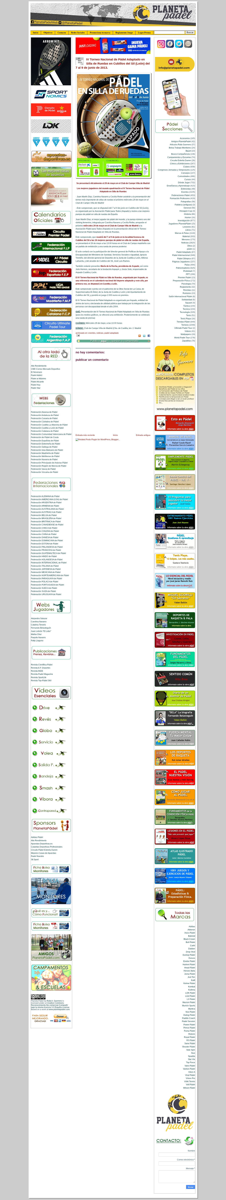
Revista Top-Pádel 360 (41, 680)
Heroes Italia (189, 971)
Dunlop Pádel (189, 955)
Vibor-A (191, 1072)
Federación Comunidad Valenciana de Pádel (51, 434)
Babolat (191, 936)
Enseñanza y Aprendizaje (178, 186)
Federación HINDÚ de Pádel (44, 556)
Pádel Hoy (35, 385)
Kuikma (191, 990)
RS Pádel (190, 1040)
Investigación (184, 220)
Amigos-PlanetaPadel (181, 141)
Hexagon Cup (186, 211)
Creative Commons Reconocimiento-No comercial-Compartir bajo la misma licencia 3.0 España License (50, 1005)
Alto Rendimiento (38, 366)
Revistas (187, 290)
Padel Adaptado (111, 333)
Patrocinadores (183, 268)
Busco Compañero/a (180, 154)
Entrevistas (186, 189)
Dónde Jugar (184, 182)
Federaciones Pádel (181, 195)
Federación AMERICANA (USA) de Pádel (49, 499)
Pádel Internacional (181, 255)
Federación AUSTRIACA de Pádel (46, 512)
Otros (189, 246)
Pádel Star (35, 388)
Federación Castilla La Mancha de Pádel (49, 425)
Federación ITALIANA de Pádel (45, 566)
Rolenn (191, 1034)
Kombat (191, 987)
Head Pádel (189, 968)
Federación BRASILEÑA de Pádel (46, 518)
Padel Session (188, 1021)
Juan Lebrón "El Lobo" (41, 631)
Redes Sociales (78, 32)
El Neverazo (36, 372)
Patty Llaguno (37, 640)
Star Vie (191, 1059)
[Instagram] (161, 47)
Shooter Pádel (188, 1047)
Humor (188, 217)
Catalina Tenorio (38, 625)
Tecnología (185, 312)
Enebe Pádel (189, 961)
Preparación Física (181, 281)
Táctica (186, 306)
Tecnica (186, 309)
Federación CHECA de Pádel (44, 528)
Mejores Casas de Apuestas (43, 853)
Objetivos (48, 32)
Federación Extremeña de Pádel (45, 444)
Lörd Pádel (190, 996)
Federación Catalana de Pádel (45, 431)
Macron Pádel (188, 1002)
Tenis (188, 315)
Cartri (192, 945)
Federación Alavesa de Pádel (44, 412)
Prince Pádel (189, 1028)
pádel (189, 249)
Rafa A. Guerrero (54, 1001)
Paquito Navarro (38, 637)
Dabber (191, 949)
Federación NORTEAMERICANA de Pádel (50, 575)
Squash (188, 303)
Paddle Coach (188, 1018)
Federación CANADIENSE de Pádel (47, 525)
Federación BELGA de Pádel (44, 515)
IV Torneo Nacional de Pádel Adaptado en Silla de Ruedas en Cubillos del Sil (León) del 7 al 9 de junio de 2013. (113, 63)
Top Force (190, 1062)
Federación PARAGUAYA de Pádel (46, 578)
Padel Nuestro (37, 856)
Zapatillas (186, 341)
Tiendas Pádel (183, 322)
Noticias (99, 333)
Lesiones (187, 227)
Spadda (191, 1056)
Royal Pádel (189, 1037)
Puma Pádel (189, 1031)
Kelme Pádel (189, 983)
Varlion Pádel (189, 1069)
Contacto (62, 32)
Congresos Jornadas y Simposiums (174, 170)
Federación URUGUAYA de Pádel (46, 594)
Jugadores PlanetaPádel (180, 224)
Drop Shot (190, 952)
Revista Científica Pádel (41, 665)
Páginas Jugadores (181, 262)
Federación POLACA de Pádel (44, 582)
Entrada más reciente (85, 435)
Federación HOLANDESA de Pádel (47, 559)
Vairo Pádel (190, 1066)
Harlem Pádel (189, 964)
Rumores (187, 293)
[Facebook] (170, 47)
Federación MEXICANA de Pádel (46, 572)
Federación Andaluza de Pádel (45, 415)
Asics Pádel (189, 933)
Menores (186, 239)
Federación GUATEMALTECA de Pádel (48, 553)
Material (186, 236)
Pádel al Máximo (38, 378)
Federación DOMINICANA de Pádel (47, 540)
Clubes (186, 167)
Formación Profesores (180, 198)
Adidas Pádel (37, 837)
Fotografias (186, 201)
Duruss (192, 958)
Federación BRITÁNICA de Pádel (46, 521)
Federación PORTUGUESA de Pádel (47, 585)
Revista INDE (37, 671)
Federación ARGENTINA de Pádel (46, 502)
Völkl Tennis (189, 1081)
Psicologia (186, 284)
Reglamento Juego (124, 32)
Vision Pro (190, 1078)
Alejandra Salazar (39, 618)
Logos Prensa (144, 32)
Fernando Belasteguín (41, 628)
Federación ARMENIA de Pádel (45, 506)
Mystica (191, 1009)
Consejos (185, 173)
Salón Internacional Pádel (180, 296)
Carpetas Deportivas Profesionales (46, 847)
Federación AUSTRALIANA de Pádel (47, 509)
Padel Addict (36, 375)
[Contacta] (188, 47)
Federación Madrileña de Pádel (45, 453)
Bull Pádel (190, 942)
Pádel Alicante (37, 382)
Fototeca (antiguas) (183, 205)
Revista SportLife (38, 677)
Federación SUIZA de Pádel (43, 591)
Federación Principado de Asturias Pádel (49, 463)
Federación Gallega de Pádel (44, 447)
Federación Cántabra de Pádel (45, 422)
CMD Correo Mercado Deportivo (45, 369)
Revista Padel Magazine (42, 674)
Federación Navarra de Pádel (44, 459)
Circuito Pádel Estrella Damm (44, 850)
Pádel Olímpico (184, 258)
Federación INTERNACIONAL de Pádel (49, 563)
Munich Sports (188, 1006)
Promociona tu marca (100, 32)
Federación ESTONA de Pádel (44, 544)
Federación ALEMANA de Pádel (45, 496)
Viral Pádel (190, 1075)
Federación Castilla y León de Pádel (47, 428)
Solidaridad (187, 300)
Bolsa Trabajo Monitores (180, 148)
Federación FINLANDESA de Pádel (47, 547)
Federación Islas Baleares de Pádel (47, 450)
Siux (193, 1053)
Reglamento (185, 287)
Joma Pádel (189, 974)
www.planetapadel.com (59, 1009)
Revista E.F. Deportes (40, 668)
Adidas (192, 926)
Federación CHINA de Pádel (43, 534)
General (187, 208)
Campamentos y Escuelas (179, 157)
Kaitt (193, 980)
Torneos (185, 325)
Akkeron (191, 930)
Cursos (187, 179)
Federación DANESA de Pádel (44, 537)
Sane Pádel (189, 1043)
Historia (187, 214)
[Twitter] (179, 47)
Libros (188, 230)
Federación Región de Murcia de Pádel (48, 466)
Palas (187, 265)
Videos (188, 331)
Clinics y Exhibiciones (180, 163)
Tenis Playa (186, 319)
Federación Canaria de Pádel (44, 418)
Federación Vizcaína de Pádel (44, 472)
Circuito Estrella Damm (180, 160)
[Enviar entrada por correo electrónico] (78, 335)
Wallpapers (186, 334)
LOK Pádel (190, 993)
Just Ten (191, 977)
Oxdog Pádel (189, 1015)
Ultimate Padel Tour (183, 328)
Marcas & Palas (182, 233)
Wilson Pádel (189, 1088)
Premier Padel (184, 277)
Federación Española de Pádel (45, 441)
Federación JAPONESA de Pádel (46, 569)
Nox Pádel (190, 1012)
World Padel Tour (182, 337)
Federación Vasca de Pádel (43, 469)
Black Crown (189, 939)
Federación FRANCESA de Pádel (46, 550)
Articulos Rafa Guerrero (180, 144)
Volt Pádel (190, 1084)
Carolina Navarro (38, 621)
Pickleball (187, 271)
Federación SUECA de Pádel (44, 588)
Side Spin (190, 1050)
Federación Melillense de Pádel (45, 456)
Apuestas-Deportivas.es (41, 844)
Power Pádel (189, 1025)
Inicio (35, 32)
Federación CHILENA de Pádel (45, 531)
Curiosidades (184, 176)
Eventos (91, 333)
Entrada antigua (143, 435)
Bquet (188, 151)
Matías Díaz (36, 634)
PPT (188, 274)
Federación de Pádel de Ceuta (45, 437)
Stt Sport (35, 859)
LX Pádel (191, 999)
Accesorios (185, 138)
